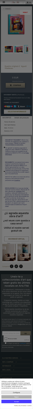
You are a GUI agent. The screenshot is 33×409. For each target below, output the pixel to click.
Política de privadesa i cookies (23, 405)
